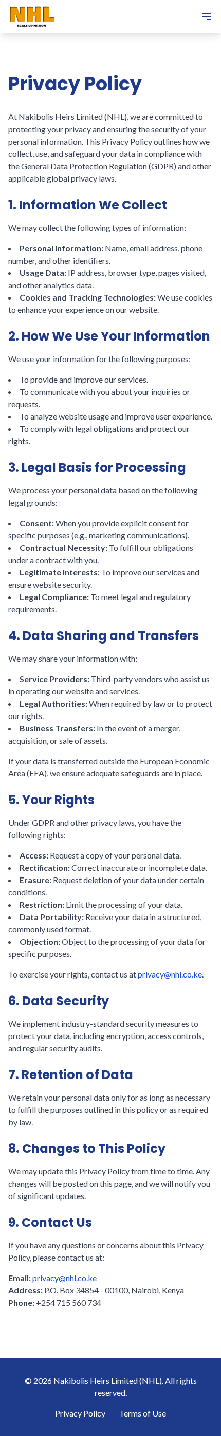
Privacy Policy (80, 1413)
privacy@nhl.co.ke (170, 974)
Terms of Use (142, 1413)
